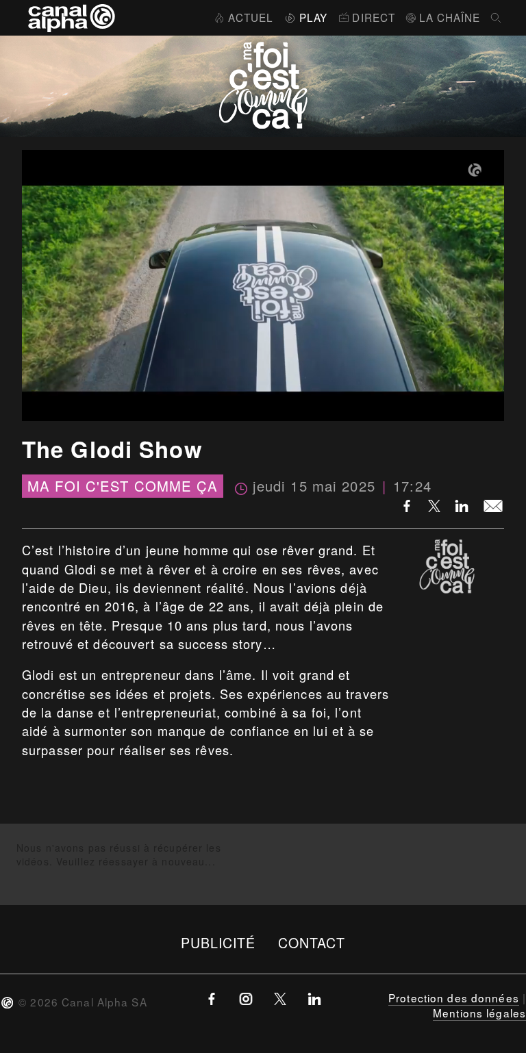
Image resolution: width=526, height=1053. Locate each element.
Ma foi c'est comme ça (122, 486)
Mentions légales (479, 1012)
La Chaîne (449, 17)
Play (313, 17)
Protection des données (453, 997)
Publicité (218, 942)
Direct (373, 17)
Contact (312, 942)
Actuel (250, 17)
